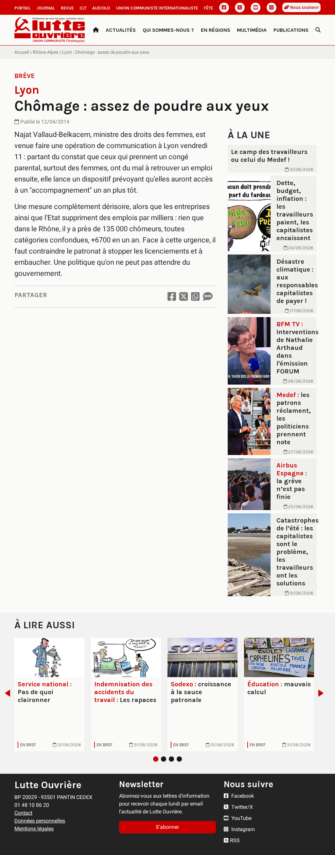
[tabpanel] (49, 694)
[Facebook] (224, 7)
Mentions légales (34, 829)
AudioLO (101, 8)
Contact (23, 813)
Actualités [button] (121, 30)
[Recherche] (318, 30)
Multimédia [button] (252, 30)
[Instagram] (271, 7)
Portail (22, 8)
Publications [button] (291, 30)
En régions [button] (215, 30)
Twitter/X (241, 807)
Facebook (242, 796)
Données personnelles (39, 821)
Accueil (21, 52)
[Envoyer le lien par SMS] (208, 296)
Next (322, 693)
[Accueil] (96, 30)
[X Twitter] (240, 7)
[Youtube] (255, 7)
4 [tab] (179, 759)
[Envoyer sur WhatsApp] (195, 296)
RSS (235, 840)
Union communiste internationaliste (157, 8)
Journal (45, 8)
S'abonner (167, 827)
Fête (208, 8)
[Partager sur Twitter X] (183, 296)
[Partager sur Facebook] (172, 296)
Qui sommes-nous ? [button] (168, 30)
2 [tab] (163, 759)
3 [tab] (171, 759)
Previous (5, 693)
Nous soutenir (304, 7)
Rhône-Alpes (45, 52)
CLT (82, 8)
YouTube (241, 818)
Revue (67, 8)
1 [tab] (155, 759)
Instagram (242, 829)
